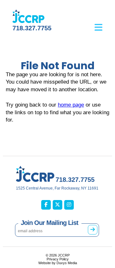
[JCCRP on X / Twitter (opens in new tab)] (57, 205)
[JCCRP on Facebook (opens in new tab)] (46, 205)
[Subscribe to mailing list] (92, 229)
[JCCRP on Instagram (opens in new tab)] (69, 205)
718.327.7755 (31, 28)
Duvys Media (67, 263)
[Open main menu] (103, 22)
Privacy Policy (58, 259)
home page (71, 105)
